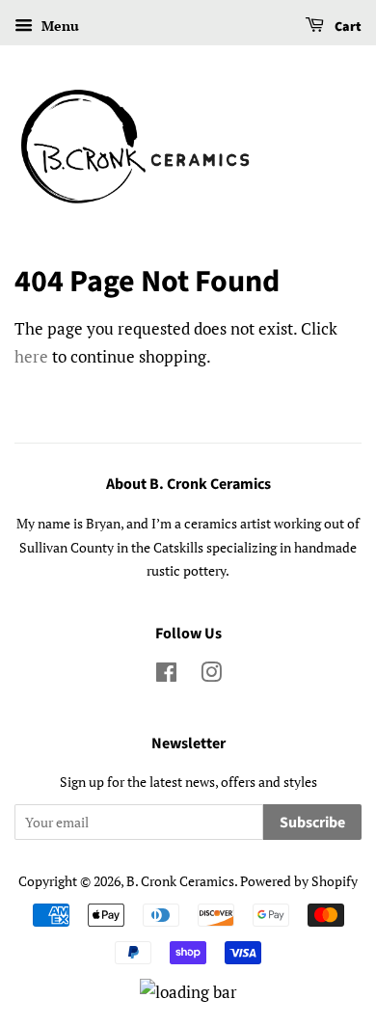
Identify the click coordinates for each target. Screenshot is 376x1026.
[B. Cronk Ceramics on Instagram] (211, 675)
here (31, 356)
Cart (347, 27)
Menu (58, 25)
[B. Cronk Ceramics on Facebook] (166, 675)
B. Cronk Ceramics (180, 881)
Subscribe (312, 822)
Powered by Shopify (299, 881)
